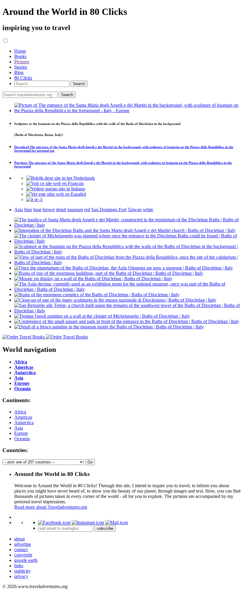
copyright (23, 554)
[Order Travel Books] (45, 336)
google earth (25, 560)
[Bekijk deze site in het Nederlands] (60, 178)
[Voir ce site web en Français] (55, 183)
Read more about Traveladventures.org (50, 507)
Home (20, 51)
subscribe (105, 528)
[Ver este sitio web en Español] (56, 194)
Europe (21, 433)
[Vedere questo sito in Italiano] (55, 188)
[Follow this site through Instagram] (88, 522)
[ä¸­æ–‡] (34, 199)
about (19, 538)
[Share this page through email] (116, 522)
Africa (20, 411)
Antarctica (24, 422)
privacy (21, 576)
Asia (18, 427)
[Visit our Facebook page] (54, 522)
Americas (23, 417)
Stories (20, 67)
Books (20, 56)
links (18, 565)
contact (21, 549)
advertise (22, 544)
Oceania (22, 438)
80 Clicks (23, 77)
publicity (22, 570)
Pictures (21, 61)
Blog (19, 72)
